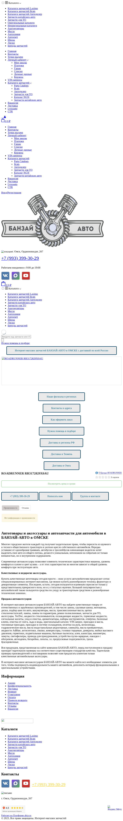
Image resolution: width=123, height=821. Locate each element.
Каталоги (13, 3)
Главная (12, 51)
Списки (18, 71)
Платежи (19, 65)
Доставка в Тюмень (61, 454)
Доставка (13, 105)
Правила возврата (17, 700)
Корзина (18, 77)
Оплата (12, 697)
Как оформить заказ (61, 419)
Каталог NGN (21, 97)
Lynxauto (12, 108)
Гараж (17, 68)
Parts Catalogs (21, 85)
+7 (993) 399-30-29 (20, 258)
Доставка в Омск (61, 465)
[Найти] (2, 340)
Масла (11, 31)
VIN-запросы (15, 80)
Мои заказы (20, 62)
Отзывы (25, 508)
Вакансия (13, 103)
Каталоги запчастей (23, 8)
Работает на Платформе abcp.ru (16, 815)
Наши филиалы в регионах (61, 396)
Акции (11, 683)
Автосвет (13, 37)
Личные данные (23, 74)
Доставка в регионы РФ (61, 442)
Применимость (10, 508)
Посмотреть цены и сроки (61, 483)
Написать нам (55, 496)
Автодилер (20, 91)
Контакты (13, 54)
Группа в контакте (90, 496)
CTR (10, 111)
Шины (11, 40)
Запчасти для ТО (17, 20)
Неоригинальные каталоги (22, 25)
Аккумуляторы (16, 28)
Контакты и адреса (61, 408)
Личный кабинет (17, 59)
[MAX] (16, 276)
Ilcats (16, 88)
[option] (61, 370)
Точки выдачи (15, 57)
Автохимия (14, 34)
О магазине (14, 694)
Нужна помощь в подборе (15, 343)
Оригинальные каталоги (21, 22)
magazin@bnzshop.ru (23, 793)
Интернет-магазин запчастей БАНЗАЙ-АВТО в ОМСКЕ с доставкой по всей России (61, 350)
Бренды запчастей (17, 45)
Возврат (12, 691)
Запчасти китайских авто (21, 17)
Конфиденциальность (19, 686)
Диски (11, 43)
